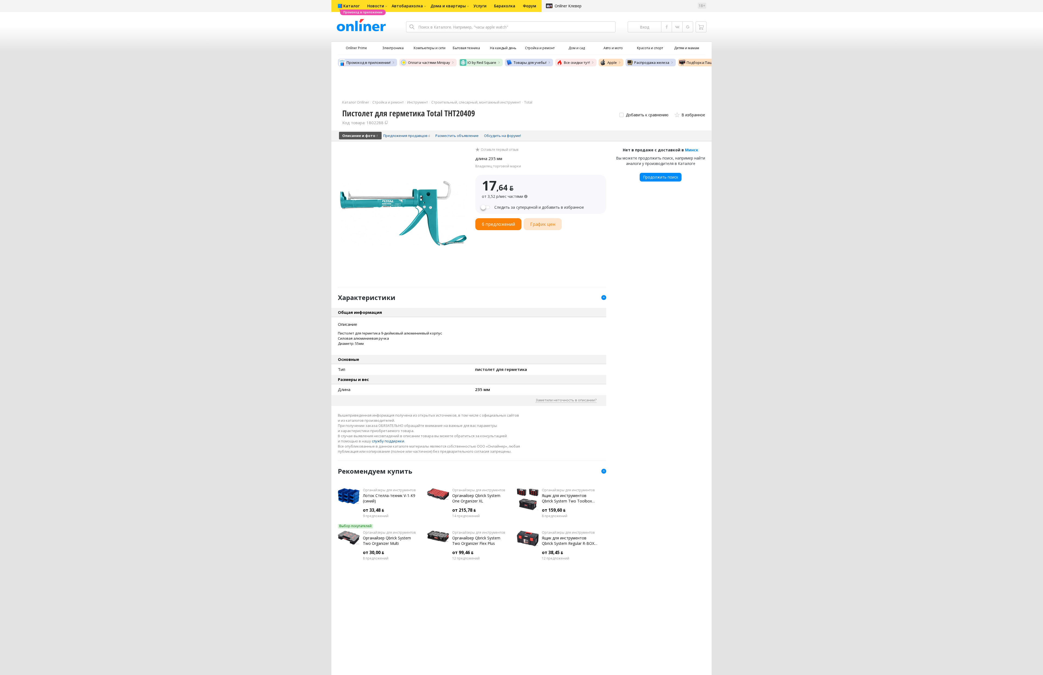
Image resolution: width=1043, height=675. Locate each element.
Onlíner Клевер (568, 5)
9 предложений (375, 516)
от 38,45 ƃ (552, 552)
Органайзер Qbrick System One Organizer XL (476, 498)
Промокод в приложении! (369, 62)
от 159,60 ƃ (554, 510)
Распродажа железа (651, 62)
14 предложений (466, 516)
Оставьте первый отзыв (499, 150)
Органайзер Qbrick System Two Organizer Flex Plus (476, 540)
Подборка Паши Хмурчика (710, 62)
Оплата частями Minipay (429, 62)
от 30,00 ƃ (373, 552)
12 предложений (466, 558)
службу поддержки (388, 441)
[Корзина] (701, 26)
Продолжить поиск (660, 177)
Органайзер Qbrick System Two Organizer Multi (387, 540)
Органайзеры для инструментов (389, 490)
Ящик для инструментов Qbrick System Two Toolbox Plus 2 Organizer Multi (567, 498)
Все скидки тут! (577, 62)
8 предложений (554, 516)
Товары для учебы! (530, 62)
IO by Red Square (481, 62)
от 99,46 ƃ (462, 552)
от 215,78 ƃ (464, 510)
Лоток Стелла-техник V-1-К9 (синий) (389, 498)
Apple (612, 62)
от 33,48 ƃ (373, 510)
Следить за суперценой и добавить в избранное (539, 207)
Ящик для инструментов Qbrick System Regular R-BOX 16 (568, 540)
